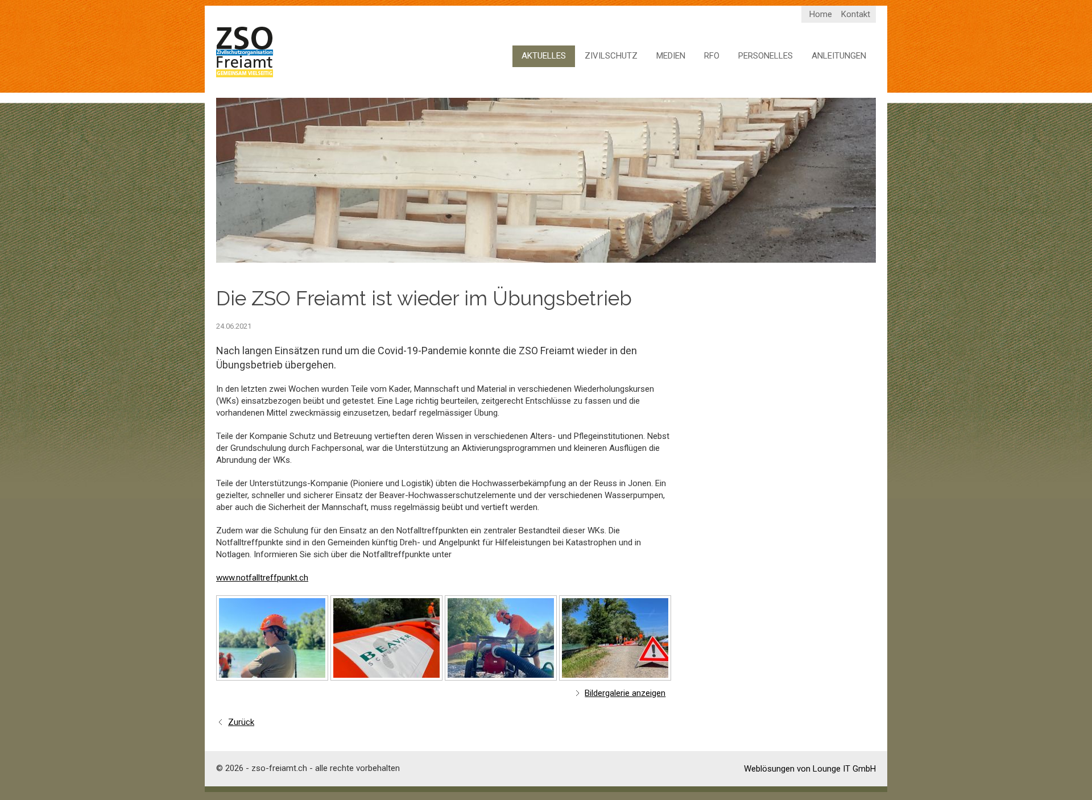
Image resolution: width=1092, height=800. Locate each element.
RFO (711, 56)
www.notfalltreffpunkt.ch (262, 578)
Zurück (241, 722)
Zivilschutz (611, 56)
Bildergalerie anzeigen (625, 693)
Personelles (765, 56)
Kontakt (855, 14)
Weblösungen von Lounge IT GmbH (810, 769)
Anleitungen (839, 56)
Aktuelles (544, 56)
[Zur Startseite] (244, 52)
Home (820, 14)
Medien (670, 56)
